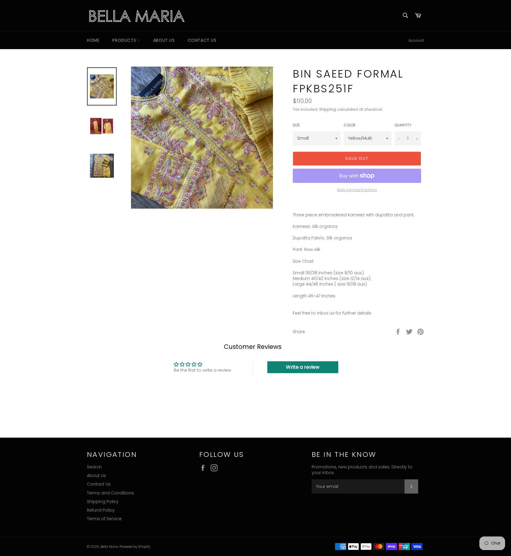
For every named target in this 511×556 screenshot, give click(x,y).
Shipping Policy (103, 502)
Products (124, 40)
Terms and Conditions (110, 493)
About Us (164, 40)
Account (416, 40)
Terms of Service (104, 519)
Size (296, 125)
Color (349, 125)
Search (94, 467)
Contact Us (202, 40)
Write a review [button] (302, 367)
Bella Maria (109, 546)
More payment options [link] (357, 190)
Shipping (327, 109)
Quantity (402, 125)
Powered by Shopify (134, 546)
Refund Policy (101, 510)
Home (93, 40)
